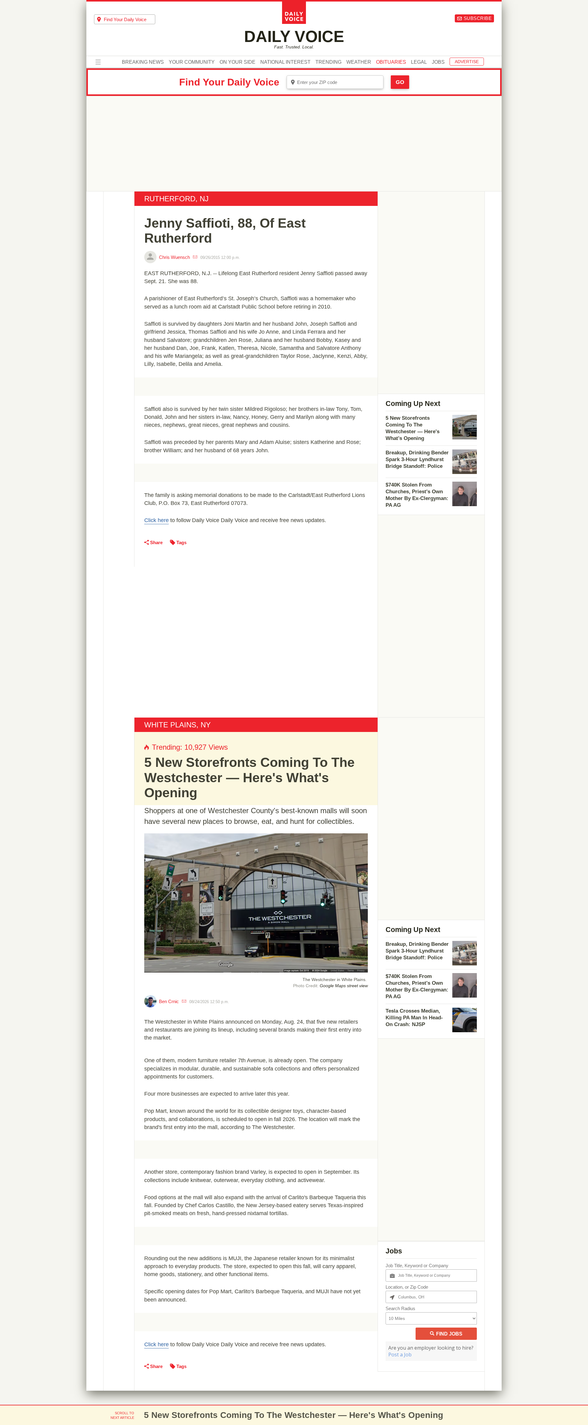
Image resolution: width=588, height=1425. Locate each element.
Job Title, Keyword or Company (417, 1265)
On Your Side (237, 62)
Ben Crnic (169, 1001)
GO (400, 82)
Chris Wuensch (174, 257)
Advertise (467, 61)
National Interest (285, 62)
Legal (419, 62)
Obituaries (391, 62)
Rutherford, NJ (176, 199)
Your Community (192, 62)
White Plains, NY (177, 725)
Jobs (438, 62)
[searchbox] (129, 19)
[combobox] (124, 19)
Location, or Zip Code (407, 1287)
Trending (328, 62)
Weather (358, 62)
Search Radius (400, 1308)
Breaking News (143, 62)
